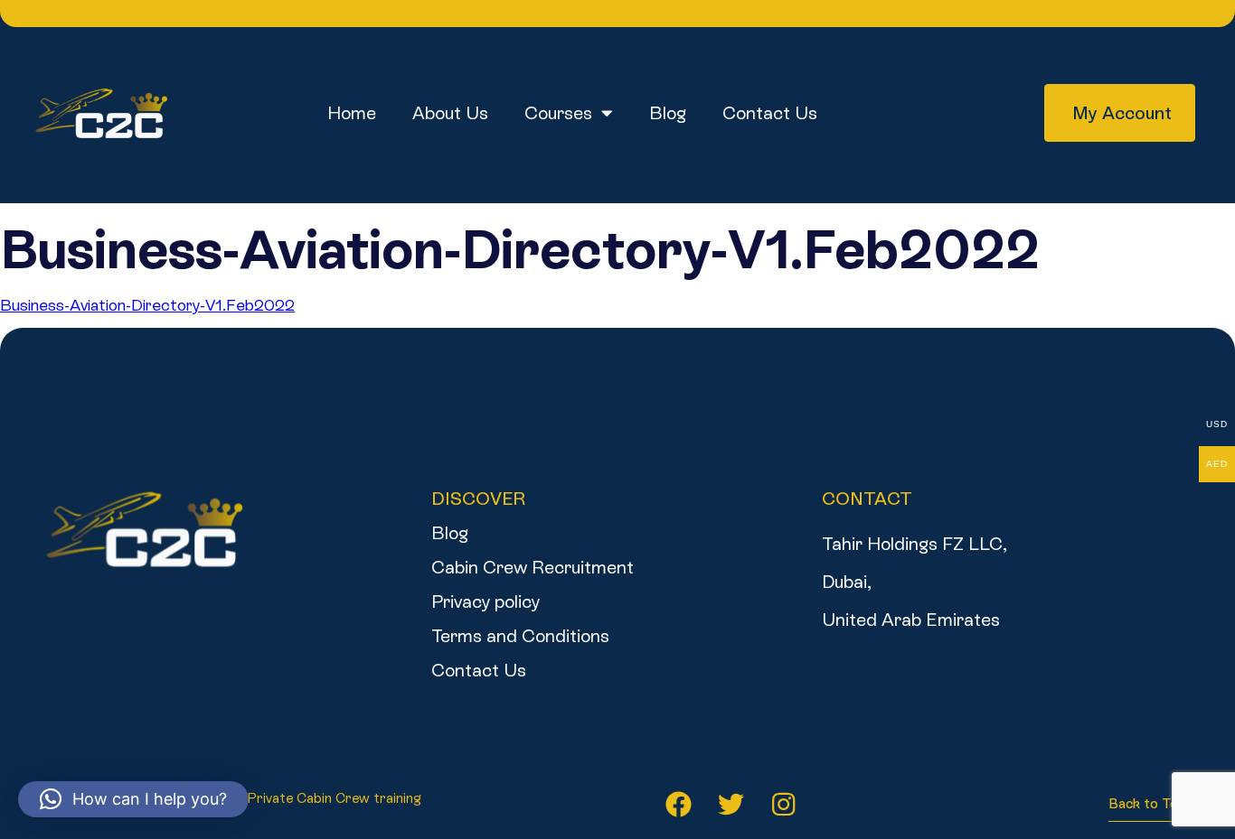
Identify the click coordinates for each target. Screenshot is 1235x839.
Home (351, 113)
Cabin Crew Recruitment (532, 567)
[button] (133, 799)
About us (450, 113)
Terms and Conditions (520, 636)
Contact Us (769, 113)
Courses (558, 113)
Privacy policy (485, 601)
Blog (667, 113)
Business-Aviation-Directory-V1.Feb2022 (147, 304)
